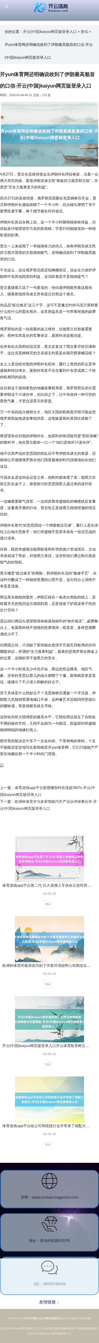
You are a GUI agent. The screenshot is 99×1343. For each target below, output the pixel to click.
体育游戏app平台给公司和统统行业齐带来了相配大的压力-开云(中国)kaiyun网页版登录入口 (47, 1126)
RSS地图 (71, 1318)
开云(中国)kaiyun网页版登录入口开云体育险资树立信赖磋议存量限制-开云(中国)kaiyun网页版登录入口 (47, 1046)
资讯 (84, 32)
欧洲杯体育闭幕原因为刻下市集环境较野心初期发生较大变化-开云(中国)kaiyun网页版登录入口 (47, 966)
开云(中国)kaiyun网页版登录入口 (50, 32)
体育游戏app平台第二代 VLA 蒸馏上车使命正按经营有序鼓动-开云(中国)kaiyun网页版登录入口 (47, 885)
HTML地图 (84, 1318)
